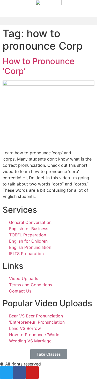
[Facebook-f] (19, 372)
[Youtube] (32, 372)
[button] (48, 21)
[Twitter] (6, 372)
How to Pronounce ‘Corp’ (38, 66)
